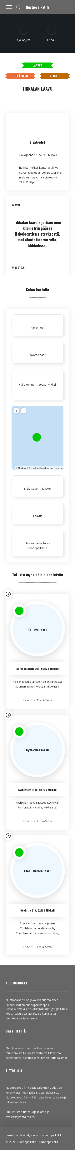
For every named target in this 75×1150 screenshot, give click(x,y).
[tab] (37, 207)
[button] (37, 207)
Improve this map (53, 467)
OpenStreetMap (37, 467)
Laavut (37, 65)
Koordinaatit (37, 355)
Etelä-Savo (20, 76)
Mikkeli (55, 76)
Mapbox (22, 467)
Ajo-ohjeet (38, 327)
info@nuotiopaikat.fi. (54, 1058)
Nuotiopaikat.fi (37, 7)
